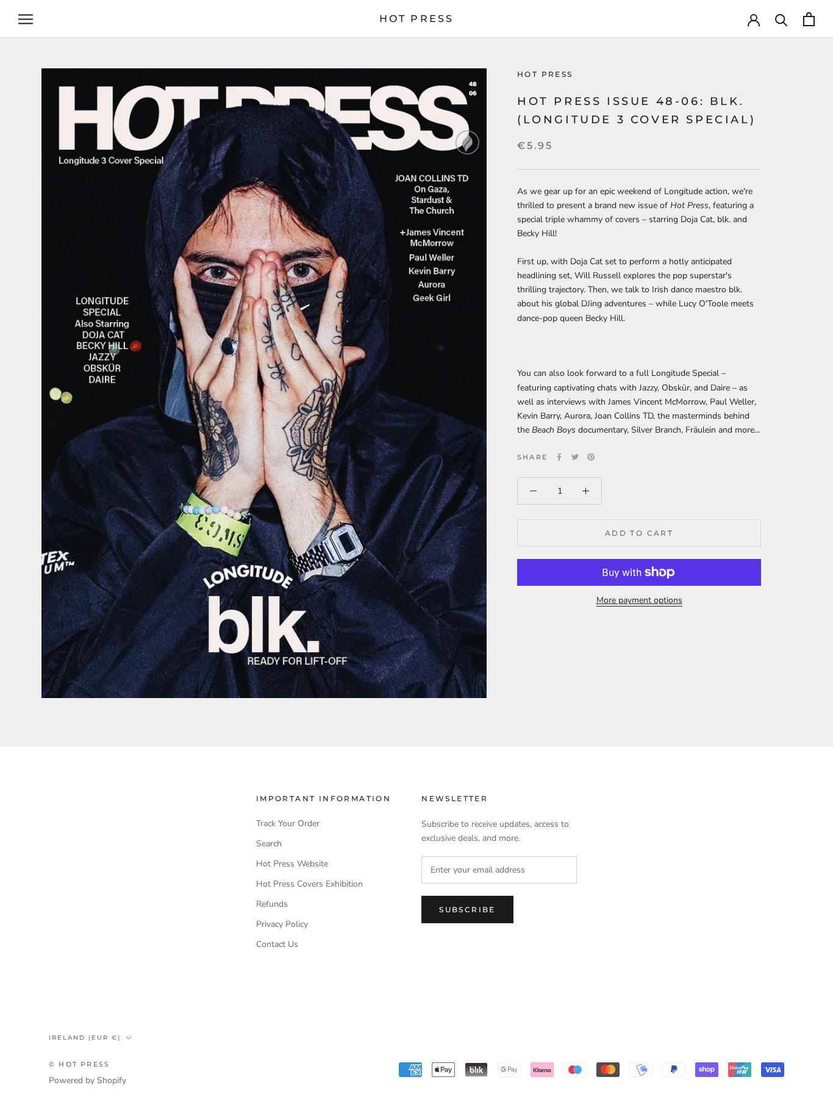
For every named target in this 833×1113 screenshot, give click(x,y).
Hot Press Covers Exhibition (309, 884)
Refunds (272, 904)
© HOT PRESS (79, 1064)
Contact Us (277, 944)
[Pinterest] (591, 457)
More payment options (639, 600)
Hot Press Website (292, 864)
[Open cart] (809, 19)
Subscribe (467, 909)
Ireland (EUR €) (85, 1038)
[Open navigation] (25, 19)
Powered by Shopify (87, 1080)
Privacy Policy (282, 924)
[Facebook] (559, 457)
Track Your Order (288, 823)
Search (269, 843)
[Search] (781, 19)
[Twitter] (575, 457)
